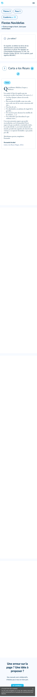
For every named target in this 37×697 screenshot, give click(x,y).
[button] (18, 47)
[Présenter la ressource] (31, 38)
